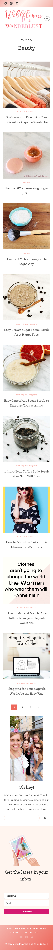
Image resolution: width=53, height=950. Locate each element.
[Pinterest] (17, 3)
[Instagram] (11, 3)
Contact (15, 932)
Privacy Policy (34, 932)
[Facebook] (5, 3)
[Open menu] (47, 18)
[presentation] (26, 85)
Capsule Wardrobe (26, 112)
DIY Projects (31, 324)
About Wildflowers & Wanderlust (26, 928)
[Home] (22, 39)
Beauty (26, 182)
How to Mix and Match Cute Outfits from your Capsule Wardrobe (27, 618)
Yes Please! (26, 911)
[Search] (45, 818)
